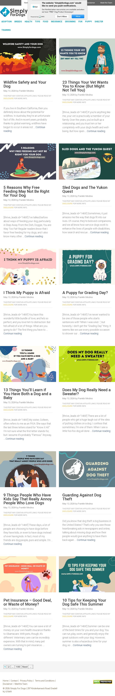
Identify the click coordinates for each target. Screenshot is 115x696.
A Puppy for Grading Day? (85, 292)
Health (28, 21)
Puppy (88, 21)
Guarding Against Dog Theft (81, 497)
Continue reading (96, 131)
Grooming (70, 21)
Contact (14, 681)
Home (26, 3)
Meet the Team (106, 3)
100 (18, 667)
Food (45, 21)
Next (27, 666)
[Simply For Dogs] (14, 12)
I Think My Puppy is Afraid (27, 292)
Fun (80, 21)
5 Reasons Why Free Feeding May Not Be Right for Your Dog (26, 191)
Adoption (6, 21)
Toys (37, 21)
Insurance (56, 21)
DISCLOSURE (8, 98)
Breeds (18, 21)
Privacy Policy (26, 681)
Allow (78, 16)
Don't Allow (62, 16)
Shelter (99, 21)
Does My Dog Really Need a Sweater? (86, 392)
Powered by (35, 17)
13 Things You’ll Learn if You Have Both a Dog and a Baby (27, 394)
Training (6, 30)
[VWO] (42, 17)
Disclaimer (90, 3)
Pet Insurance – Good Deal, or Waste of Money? (28, 602)
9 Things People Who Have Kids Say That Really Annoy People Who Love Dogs (28, 499)
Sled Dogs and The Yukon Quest (84, 189)
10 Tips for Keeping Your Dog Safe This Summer (84, 602)
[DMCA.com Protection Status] (102, 683)
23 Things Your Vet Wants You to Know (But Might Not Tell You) (85, 86)
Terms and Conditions (45, 681)
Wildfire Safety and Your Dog (25, 84)
